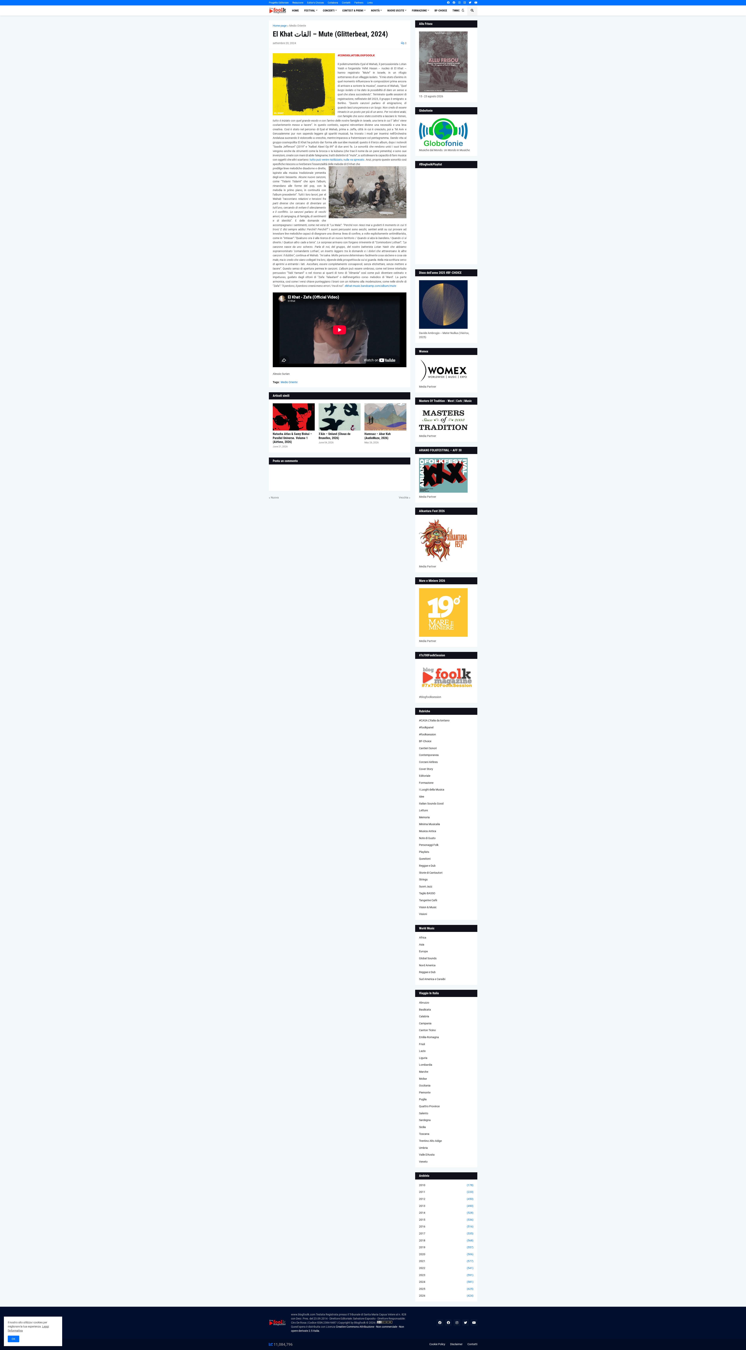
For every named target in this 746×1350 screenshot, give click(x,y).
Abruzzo (424, 1002)
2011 (446, 1191)
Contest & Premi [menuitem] (352, 10)
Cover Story (426, 769)
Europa (423, 951)
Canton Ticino (427, 1030)
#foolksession (427, 734)
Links (370, 2)
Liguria (423, 1057)
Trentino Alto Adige (430, 1140)
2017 (446, 1233)
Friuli (422, 1044)
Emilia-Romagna (429, 1037)
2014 (446, 1212)
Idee (421, 796)
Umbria (423, 1147)
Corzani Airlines (428, 762)
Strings (423, 879)
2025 (446, 1288)
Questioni (425, 858)
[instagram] (459, 2)
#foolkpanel (426, 727)
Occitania (425, 1085)
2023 (446, 1275)
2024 (446, 1281)
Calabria (424, 1016)
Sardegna (425, 1120)
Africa (422, 937)
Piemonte (425, 1092)
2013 (446, 1205)
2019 (446, 1247)
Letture (423, 810)
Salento (423, 1113)
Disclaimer (456, 1344)
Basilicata (425, 1009)
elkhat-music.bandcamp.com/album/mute (370, 285)
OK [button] (13, 1338)
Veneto (423, 1161)
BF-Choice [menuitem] (441, 10)
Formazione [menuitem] (419, 10)
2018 (446, 1240)
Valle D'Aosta (427, 1154)
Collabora (333, 2)
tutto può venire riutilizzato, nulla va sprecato (337, 159)
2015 (446, 1219)
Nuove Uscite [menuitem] (395, 10)
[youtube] (475, 2)
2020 (446, 1254)
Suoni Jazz (425, 886)
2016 (446, 1226)
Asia (421, 944)
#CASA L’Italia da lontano (434, 720)
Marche (423, 1071)
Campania (425, 1023)
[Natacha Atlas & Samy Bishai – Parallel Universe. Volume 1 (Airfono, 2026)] (294, 417)
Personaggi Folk (428, 844)
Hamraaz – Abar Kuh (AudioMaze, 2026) (377, 436)
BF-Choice (425, 741)
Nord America (427, 965)
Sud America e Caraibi (432, 979)
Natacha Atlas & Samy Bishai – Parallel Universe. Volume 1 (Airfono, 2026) (292, 438)
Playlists (424, 851)
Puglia (423, 1099)
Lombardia (425, 1064)
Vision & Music (428, 907)
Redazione (297, 2)
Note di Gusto (427, 838)
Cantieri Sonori (428, 748)
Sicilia (422, 1127)
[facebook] (448, 2)
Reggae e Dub (427, 865)
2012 (446, 1198)
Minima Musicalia (429, 824)
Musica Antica (427, 831)
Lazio (422, 1051)
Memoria (424, 817)
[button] (463, 10)
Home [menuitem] (295, 10)
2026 (446, 1295)
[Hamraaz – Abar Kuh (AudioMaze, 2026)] (385, 417)
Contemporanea (429, 755)
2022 (446, 1268)
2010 (446, 1185)
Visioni (423, 914)
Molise (423, 1078)
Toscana (424, 1133)
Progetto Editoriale (278, 2)
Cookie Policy (437, 1344)
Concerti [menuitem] (329, 10)
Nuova (275, 497)
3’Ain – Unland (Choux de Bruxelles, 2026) (334, 436)
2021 (446, 1261)
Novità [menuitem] (375, 10)
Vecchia (403, 497)
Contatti (346, 2)
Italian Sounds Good (431, 803)
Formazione (426, 782)
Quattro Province (429, 1106)
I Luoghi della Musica (431, 789)
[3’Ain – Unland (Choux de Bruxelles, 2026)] (340, 417)
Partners (358, 2)
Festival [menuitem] (309, 10)
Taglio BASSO (427, 893)
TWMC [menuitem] (456, 10)
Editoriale (424, 775)
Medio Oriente (297, 25)
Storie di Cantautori (430, 872)
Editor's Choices (315, 2)
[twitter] (470, 2)
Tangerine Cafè (428, 900)
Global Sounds (428, 958)
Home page (280, 25)
